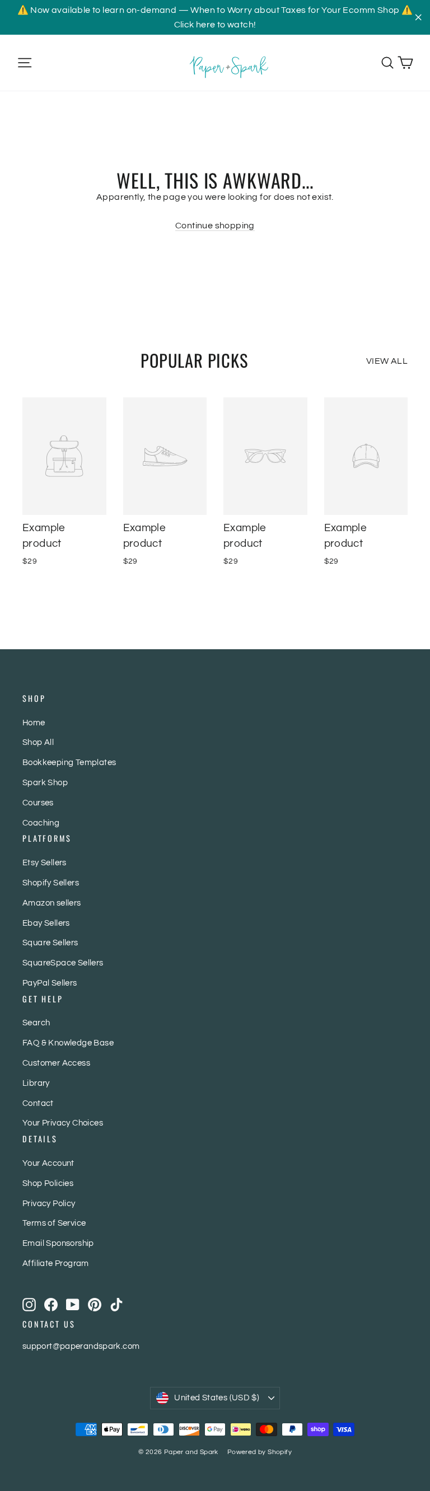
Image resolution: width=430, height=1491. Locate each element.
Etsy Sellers (44, 863)
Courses (38, 803)
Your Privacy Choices (62, 1123)
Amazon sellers (51, 903)
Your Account (48, 1163)
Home (33, 723)
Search (36, 1023)
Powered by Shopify (259, 1452)
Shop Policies (47, 1183)
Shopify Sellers (50, 883)
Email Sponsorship (58, 1243)
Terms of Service (54, 1223)
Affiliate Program (55, 1263)
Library (36, 1083)
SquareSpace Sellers (63, 963)
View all (387, 361)
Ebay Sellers (46, 923)
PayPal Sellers (49, 983)
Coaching (40, 823)
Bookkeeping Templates (69, 762)
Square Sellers (50, 943)
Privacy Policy (49, 1203)
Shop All (38, 742)
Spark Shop (45, 783)
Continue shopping (215, 225)
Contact (38, 1103)
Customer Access (56, 1063)
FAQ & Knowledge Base (68, 1043)
